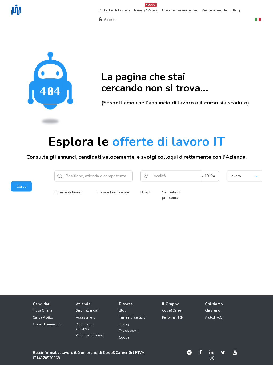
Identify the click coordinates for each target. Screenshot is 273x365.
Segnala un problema (172, 195)
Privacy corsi (128, 331)
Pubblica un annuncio (85, 326)
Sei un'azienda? (87, 310)
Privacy (124, 324)
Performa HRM (173, 317)
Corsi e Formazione (113, 192)
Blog (122, 310)
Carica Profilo (43, 317)
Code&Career (172, 310)
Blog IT (146, 192)
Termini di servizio (132, 317)
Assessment (85, 317)
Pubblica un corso (89, 335)
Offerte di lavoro (68, 192)
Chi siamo (212, 310)
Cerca (21, 186)
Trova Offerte (42, 310)
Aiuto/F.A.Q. (214, 317)
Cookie (124, 337)
